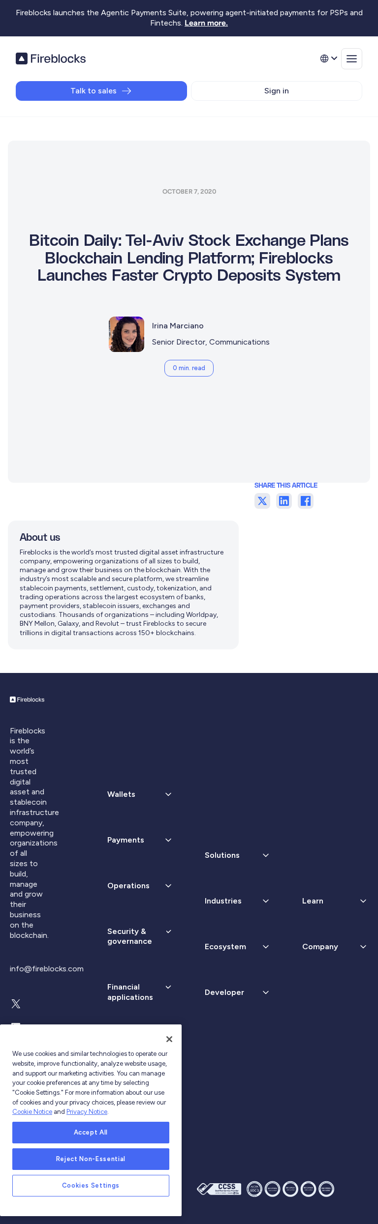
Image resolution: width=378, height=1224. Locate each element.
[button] (140, 840)
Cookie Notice (32, 1111)
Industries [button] (223, 900)
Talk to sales (93, 90)
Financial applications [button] (130, 992)
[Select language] (328, 58)
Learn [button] (312, 900)
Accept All (91, 1132)
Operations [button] (128, 885)
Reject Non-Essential (91, 1159)
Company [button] (320, 946)
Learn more (205, 23)
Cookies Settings (91, 1185)
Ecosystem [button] (225, 946)
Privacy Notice (86, 1111)
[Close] (169, 1039)
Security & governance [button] (129, 936)
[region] (91, 1120)
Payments (125, 840)
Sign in (276, 90)
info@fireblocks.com (47, 968)
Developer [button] (224, 992)
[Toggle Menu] (351, 58)
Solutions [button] (222, 855)
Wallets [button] (121, 794)
